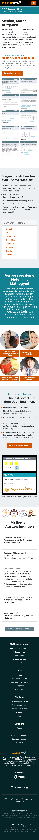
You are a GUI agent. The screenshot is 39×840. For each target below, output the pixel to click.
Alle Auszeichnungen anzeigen (19, 629)
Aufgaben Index (19, 652)
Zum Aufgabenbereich (19, 445)
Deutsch (31, 763)
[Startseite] (2, 9)
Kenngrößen (10, 240)
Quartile (9, 251)
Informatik (28, 765)
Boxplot (9, 229)
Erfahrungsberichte (19, 705)
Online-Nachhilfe (13, 759)
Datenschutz (27, 799)
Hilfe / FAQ (19, 689)
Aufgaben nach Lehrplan (19, 648)
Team (19, 728)
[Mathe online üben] (19, 753)
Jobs (20, 732)
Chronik (19, 712)
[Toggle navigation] (33, 3)
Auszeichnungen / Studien (19, 701)
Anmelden (19, 663)
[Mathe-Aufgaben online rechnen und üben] (11, 3)
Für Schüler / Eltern (19, 678)
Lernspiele (19, 655)
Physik (13, 765)
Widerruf (14, 799)
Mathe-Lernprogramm (28, 757)
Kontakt (19, 743)
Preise (19, 675)
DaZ (8, 765)
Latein (6, 763)
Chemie (20, 765)
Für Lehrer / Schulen (19, 682)
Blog (19, 716)
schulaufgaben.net (19, 811)
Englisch (13, 763)
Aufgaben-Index (10, 11)
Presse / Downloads (19, 735)
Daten (8, 233)
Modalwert (10, 247)
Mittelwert (10, 244)
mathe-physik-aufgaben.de (20, 824)
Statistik (9, 255)
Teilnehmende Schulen (19, 709)
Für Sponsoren (19, 686)
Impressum (19, 802)
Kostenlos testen (19, 659)
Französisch (22, 763)
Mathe (19, 9)
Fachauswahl (10, 9)
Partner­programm (19, 739)
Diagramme (10, 236)
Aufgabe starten (12, 73)
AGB (5, 799)
